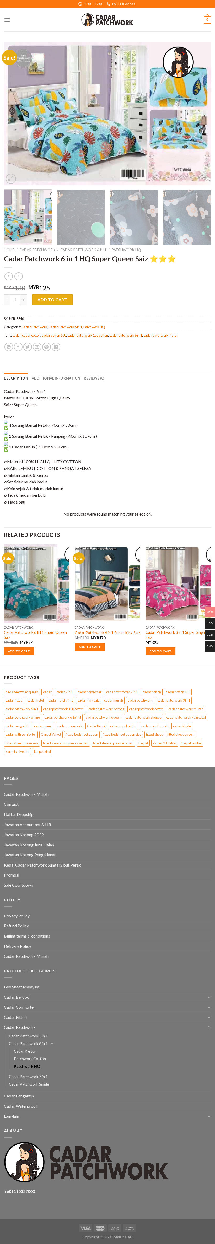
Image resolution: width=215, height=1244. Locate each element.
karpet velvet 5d (17, 751)
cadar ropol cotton (123, 726)
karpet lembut (191, 743)
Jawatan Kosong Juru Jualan (29, 844)
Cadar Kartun (25, 1051)
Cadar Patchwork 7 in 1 (28, 1076)
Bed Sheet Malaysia (21, 986)
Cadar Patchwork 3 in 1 (28, 1036)
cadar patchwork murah (161, 335)
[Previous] (14, 113)
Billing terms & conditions (27, 935)
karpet (143, 743)
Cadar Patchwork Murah (26, 794)
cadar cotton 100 (54, 335)
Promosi (11, 874)
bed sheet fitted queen (22, 692)
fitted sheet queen (180, 734)
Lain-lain (11, 1115)
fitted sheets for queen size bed (65, 743)
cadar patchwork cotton (146, 709)
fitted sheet (154, 734)
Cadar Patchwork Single (29, 1084)
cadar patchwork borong (106, 709)
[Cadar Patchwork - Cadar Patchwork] (107, 19)
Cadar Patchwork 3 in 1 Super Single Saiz (176, 635)
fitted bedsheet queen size (122, 734)
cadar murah (113, 700)
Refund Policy (16, 925)
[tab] (16, 378)
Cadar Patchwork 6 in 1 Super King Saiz (107, 633)
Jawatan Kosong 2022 (24, 834)
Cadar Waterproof (20, 1106)
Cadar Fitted (15, 1017)
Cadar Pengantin (19, 1095)
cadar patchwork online (23, 717)
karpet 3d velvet (165, 743)
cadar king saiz (88, 700)
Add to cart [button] (19, 651)
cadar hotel (35, 700)
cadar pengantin (17, 726)
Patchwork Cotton (30, 1059)
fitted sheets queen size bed (113, 743)
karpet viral (42, 751)
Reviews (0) (94, 378)
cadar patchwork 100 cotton (87, 335)
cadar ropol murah (154, 726)
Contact (11, 804)
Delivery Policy (17, 946)
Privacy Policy (17, 915)
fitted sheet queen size (22, 743)
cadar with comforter (21, 734)
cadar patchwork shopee (143, 717)
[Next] (200, 113)
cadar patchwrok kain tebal (186, 717)
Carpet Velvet (51, 734)
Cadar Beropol (17, 996)
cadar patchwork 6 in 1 (125, 335)
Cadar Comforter (19, 1006)
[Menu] (7, 19)
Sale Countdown (18, 885)
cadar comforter (89, 692)
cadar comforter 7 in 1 (122, 692)
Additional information (56, 378)
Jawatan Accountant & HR (27, 824)
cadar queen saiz (69, 726)
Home (9, 250)
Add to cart (52, 299)
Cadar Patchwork (37, 250)
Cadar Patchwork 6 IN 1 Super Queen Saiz (35, 635)
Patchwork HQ (126, 250)
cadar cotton (31, 335)
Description (16, 378)
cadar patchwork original (63, 717)
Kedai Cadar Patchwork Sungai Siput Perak (42, 864)
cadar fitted (14, 700)
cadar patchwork (140, 700)
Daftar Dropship (19, 814)
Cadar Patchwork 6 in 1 (83, 250)
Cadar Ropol (96, 726)
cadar (16, 335)
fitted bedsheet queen (82, 734)
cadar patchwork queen (103, 717)
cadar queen (43, 726)
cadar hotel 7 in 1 (61, 700)
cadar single (182, 726)
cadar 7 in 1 (64, 692)
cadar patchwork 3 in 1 (173, 700)
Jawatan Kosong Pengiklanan (30, 854)
